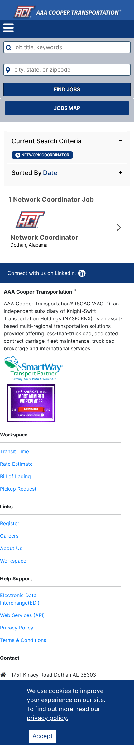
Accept (42, 736)
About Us (11, 548)
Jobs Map (67, 108)
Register (9, 523)
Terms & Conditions (23, 640)
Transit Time (14, 451)
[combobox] (67, 47)
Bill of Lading (15, 476)
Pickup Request (18, 489)
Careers (9, 536)
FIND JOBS (67, 89)
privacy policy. (47, 718)
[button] (67, 140)
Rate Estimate (16, 464)
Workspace (13, 561)
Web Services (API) (22, 615)
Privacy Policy (16, 628)
